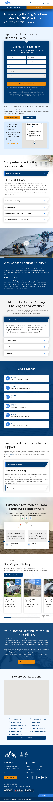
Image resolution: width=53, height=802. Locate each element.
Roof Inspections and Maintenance (18, 213)
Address (10, 66)
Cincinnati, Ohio (15, 731)
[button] (34, 142)
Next (49, 541)
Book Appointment (12, 7)
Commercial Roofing (12, 201)
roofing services (9, 454)
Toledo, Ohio (35, 725)
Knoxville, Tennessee (37, 728)
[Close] (41, 123)
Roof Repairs (10, 207)
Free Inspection (38, 7)
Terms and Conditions (28, 95)
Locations (11, 21)
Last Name (31, 57)
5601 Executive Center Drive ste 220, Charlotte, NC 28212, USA (35, 134)
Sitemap (28, 799)
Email (10, 62)
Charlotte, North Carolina (18, 728)
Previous (4, 541)
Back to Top (45, 795)
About (38, 769)
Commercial (29, 769)
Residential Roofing (13, 173)
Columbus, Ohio (15, 719)
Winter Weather (11, 353)
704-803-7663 (12, 129)
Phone (30, 62)
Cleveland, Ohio (15, 722)
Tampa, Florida (35, 722)
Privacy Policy (38, 95)
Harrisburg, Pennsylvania (38, 731)
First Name (11, 57)
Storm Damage (30, 772)
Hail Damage (10, 347)
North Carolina (20, 21)
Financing (10, 488)
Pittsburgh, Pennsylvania (17, 725)
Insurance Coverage (14, 464)
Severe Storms (11, 340)
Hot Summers (11, 319)
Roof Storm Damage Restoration (17, 220)
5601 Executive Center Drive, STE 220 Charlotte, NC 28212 (14, 134)
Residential (29, 766)
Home (5, 21)
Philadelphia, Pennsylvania (38, 719)
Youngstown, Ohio (16, 734)
